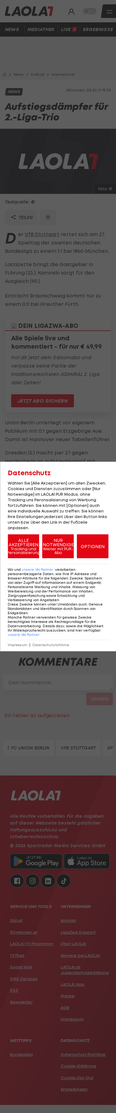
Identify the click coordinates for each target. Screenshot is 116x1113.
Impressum (17, 645)
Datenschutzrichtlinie (50, 645)
